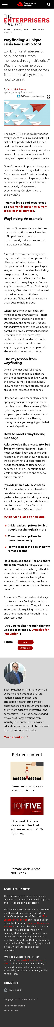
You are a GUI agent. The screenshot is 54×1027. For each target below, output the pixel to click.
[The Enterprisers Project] (27, 21)
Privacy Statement (14, 1005)
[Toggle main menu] (5, 4)
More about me (14, 737)
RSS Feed (15, 989)
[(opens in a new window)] (26, 4)
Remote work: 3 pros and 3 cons (25, 871)
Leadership (25, 648)
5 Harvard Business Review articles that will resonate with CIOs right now (27, 827)
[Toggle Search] (49, 4)
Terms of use (11, 1010)
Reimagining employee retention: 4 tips (26, 788)
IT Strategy (26, 642)
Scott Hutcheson (16, 89)
